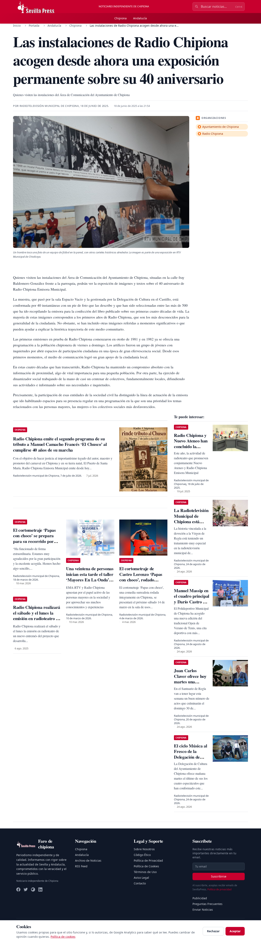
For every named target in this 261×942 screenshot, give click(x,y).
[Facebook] (18, 889)
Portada (34, 25)
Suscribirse (218, 876)
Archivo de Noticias (88, 860)
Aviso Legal (141, 878)
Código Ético (142, 855)
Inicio (17, 25)
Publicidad (199, 898)
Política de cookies (63, 937)
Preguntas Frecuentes (207, 904)
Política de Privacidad (148, 860)
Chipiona (120, 18)
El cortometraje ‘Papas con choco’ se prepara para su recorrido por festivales (34, 538)
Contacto (140, 883)
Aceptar (235, 931)
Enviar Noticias (202, 909)
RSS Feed (81, 866)
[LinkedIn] (40, 889)
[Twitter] (26, 889)
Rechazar (213, 931)
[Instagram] (33, 889)
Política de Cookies (146, 866)
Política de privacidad (219, 889)
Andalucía (140, 18)
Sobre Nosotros (144, 849)
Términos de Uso (145, 872)
